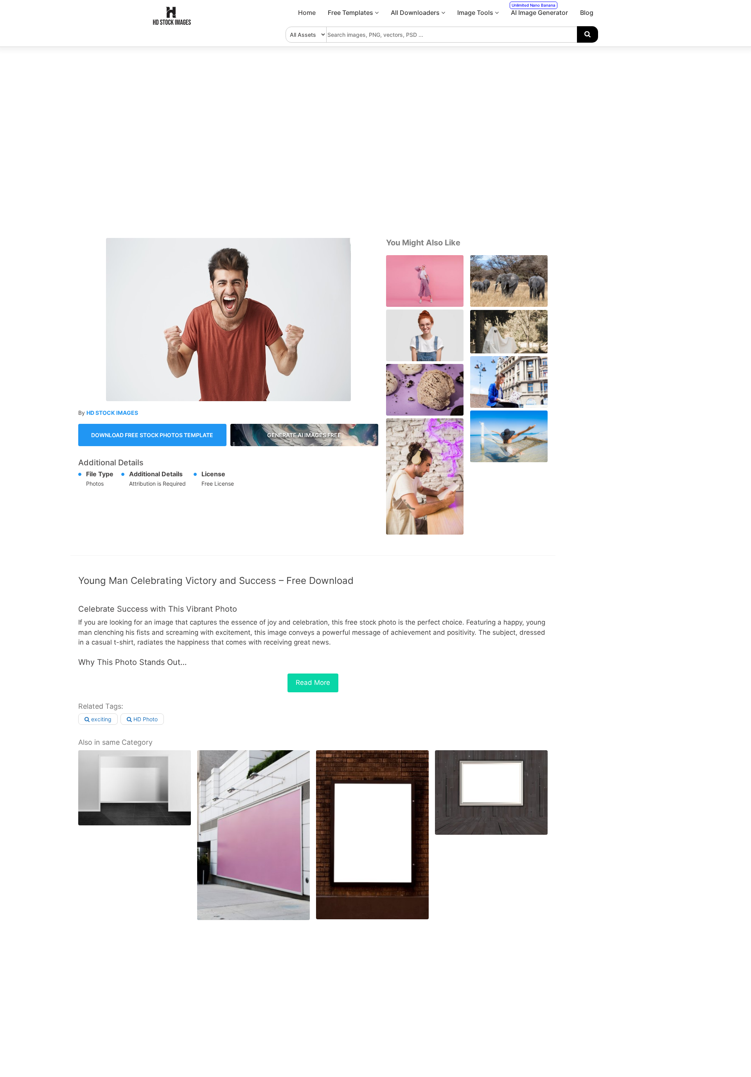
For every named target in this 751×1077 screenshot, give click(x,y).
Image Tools (476, 12)
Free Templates (351, 12)
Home (307, 12)
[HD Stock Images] (172, 23)
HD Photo (145, 719)
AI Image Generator (539, 9)
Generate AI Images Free (304, 435)
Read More (313, 682)
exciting (100, 719)
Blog (586, 12)
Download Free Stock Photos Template (152, 435)
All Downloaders (416, 12)
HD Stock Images (112, 412)
